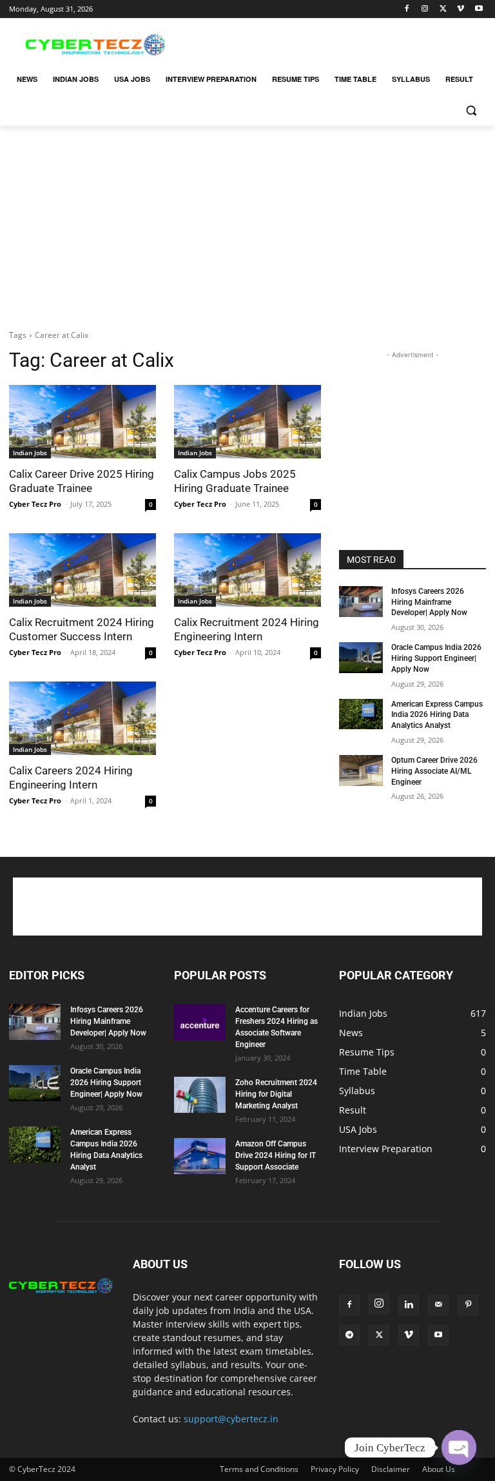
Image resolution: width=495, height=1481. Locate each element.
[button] (471, 110)
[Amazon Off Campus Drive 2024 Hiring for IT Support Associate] (200, 1156)
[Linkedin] (408, 1305)
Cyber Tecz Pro (35, 504)
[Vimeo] (460, 9)
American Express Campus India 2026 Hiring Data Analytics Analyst (437, 715)
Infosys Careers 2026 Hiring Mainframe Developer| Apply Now (429, 602)
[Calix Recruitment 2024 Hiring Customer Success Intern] (82, 570)
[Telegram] (349, 1335)
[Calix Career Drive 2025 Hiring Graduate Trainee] (82, 421)
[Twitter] (443, 9)
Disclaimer (390, 1469)
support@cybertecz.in (231, 1419)
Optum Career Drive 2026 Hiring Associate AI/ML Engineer (434, 771)
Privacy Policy (335, 1469)
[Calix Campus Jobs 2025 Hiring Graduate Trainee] (247, 421)
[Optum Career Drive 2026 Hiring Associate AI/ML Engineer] (361, 770)
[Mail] (438, 1305)
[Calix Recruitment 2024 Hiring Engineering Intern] (247, 570)
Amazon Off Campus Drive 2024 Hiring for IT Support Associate (275, 1155)
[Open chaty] (459, 1447)
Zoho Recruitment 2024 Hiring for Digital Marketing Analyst (276, 1094)
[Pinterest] (468, 1305)
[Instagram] (425, 9)
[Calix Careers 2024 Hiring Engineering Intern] (82, 718)
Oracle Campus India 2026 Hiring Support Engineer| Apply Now (436, 658)
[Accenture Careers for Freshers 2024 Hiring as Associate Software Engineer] (200, 1022)
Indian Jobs (30, 452)
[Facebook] (407, 9)
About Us (438, 1469)
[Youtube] (478, 9)
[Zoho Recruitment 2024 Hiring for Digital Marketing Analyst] (200, 1095)
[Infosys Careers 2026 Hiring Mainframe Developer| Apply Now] (361, 601)
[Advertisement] (335, 43)
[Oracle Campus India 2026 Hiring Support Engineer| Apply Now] (361, 657)
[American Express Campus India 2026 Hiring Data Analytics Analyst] (361, 714)
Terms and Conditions (259, 1469)
